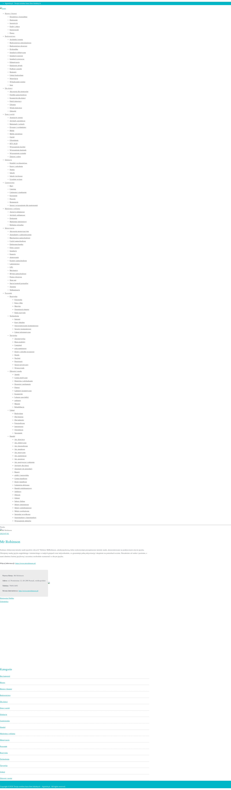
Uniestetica (4, 601)
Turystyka (3, 766)
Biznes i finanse (6, 689)
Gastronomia (5, 721)
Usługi (2, 772)
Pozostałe (3, 746)
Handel (2, 727)
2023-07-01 (4, 534)
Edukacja (3, 714)
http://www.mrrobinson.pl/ (28, 591)
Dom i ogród (5, 708)
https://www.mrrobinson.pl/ (25, 563)
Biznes (2, 683)
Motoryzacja (4, 740)
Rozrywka (4, 753)
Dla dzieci (4, 702)
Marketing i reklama (7, 734)
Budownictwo (5, 695)
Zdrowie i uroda (6, 778)
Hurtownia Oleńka (7, 598)
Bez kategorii (5, 676)
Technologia (4, 759)
